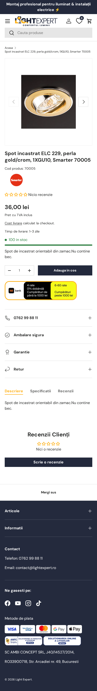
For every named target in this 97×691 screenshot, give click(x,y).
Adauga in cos (65, 270)
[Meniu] (7, 21)
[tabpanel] (48, 405)
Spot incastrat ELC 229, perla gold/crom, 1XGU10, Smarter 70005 (47, 51)
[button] (89, 21)
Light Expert (24, 679)
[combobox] (48, 33)
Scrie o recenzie (48, 462)
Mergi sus (48, 492)
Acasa (9, 48)
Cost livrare (13, 223)
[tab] (14, 391)
